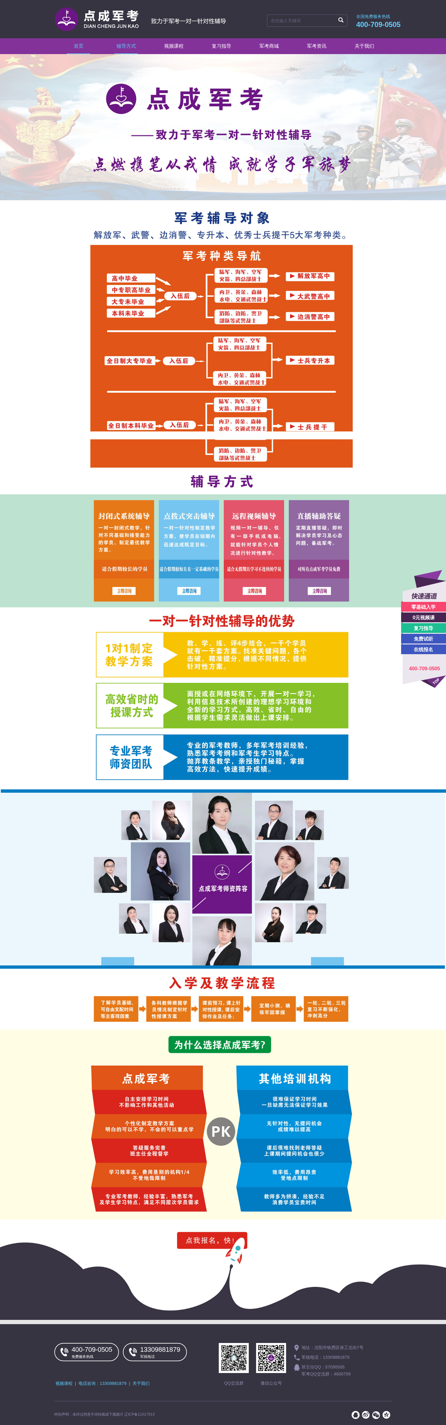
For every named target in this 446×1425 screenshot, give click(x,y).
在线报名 (423, 649)
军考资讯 (316, 46)
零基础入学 (423, 606)
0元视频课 (424, 617)
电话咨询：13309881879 (103, 1383)
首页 (78, 46)
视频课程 (174, 46)
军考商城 (269, 46)
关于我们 (364, 46)
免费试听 (423, 638)
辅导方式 (126, 46)
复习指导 (423, 628)
